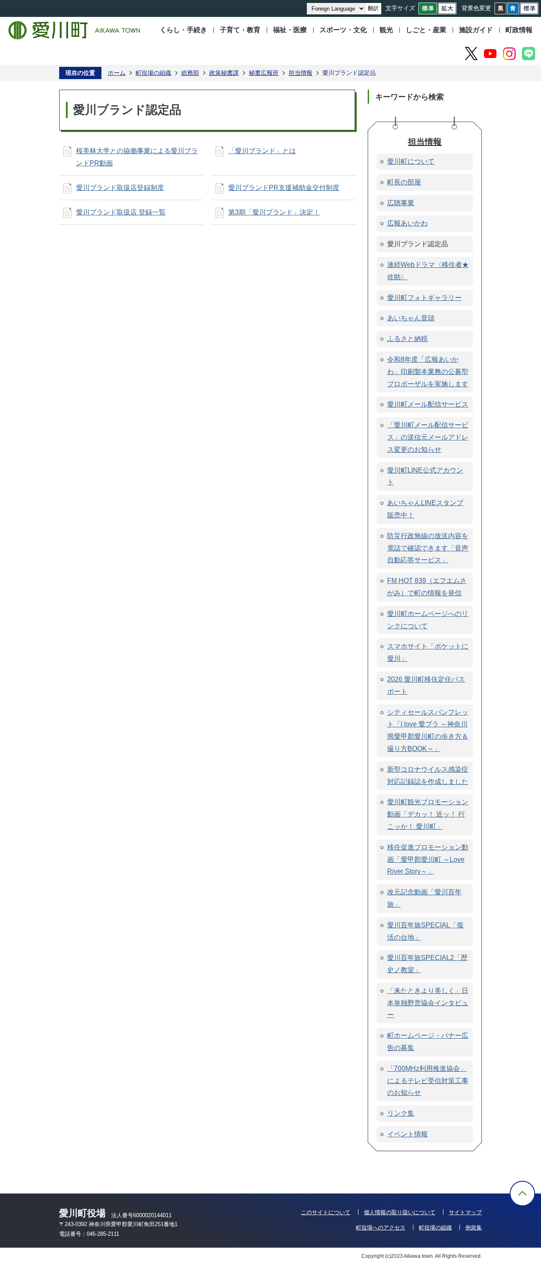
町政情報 (519, 29)
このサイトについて (325, 1212)
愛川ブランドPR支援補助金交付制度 (283, 187)
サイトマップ (465, 1212)
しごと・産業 (426, 29)
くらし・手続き (183, 29)
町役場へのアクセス (380, 1227)
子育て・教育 (240, 29)
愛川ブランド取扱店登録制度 (120, 187)
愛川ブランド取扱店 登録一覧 (121, 212)
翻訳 (373, 8)
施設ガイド (476, 29)
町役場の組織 (153, 72)
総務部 (190, 72)
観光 (386, 29)
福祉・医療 (290, 29)
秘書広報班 (264, 72)
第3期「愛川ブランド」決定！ (274, 212)
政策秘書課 (224, 72)
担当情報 (300, 72)
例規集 (473, 1227)
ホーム (117, 72)
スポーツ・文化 (343, 29)
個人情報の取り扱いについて (399, 1212)
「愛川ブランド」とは (262, 150)
